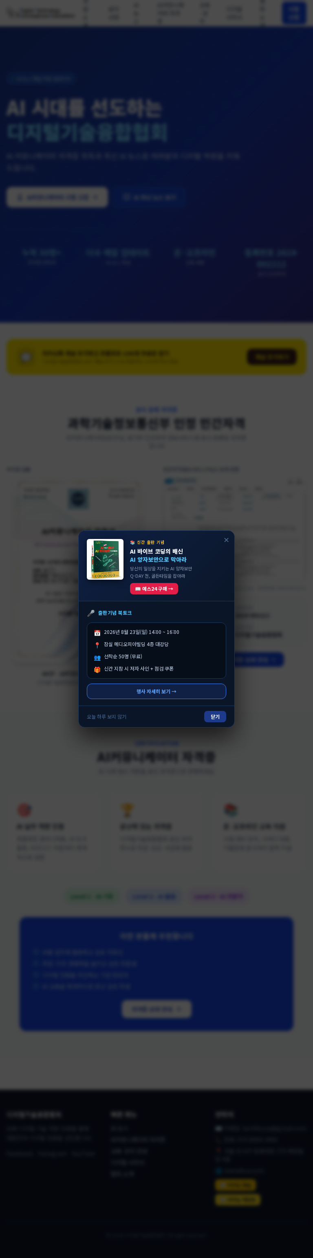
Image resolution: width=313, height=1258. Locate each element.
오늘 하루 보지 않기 (106, 716)
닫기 (215, 716)
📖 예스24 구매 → (154, 588)
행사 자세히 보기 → (156, 691)
